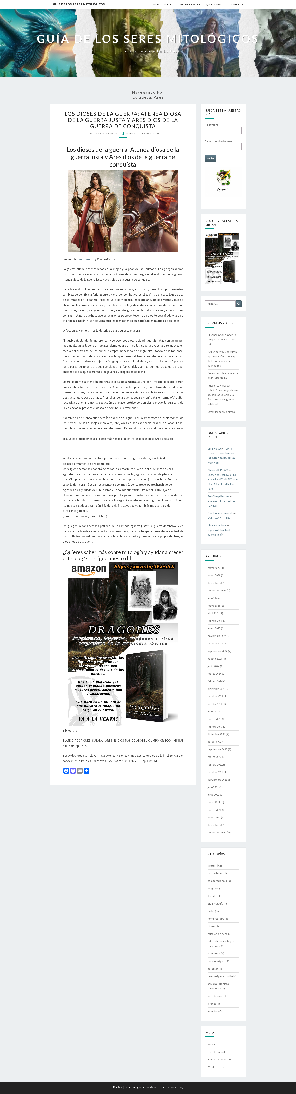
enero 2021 (214, 817)
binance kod (215, 448)
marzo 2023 (214, 719)
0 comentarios (150, 133)
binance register (217, 525)
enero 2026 (214, 575)
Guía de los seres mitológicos (79, 4)
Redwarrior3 (86, 259)
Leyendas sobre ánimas (221, 411)
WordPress (157, 1087)
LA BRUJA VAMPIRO (219, 517)
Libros (211, 926)
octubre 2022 (215, 741)
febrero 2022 (215, 764)
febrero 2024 (215, 681)
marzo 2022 (214, 756)
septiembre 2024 (217, 651)
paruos (130, 133)
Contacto (169, 4)
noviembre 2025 (217, 590)
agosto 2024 (215, 658)
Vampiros (213, 1011)
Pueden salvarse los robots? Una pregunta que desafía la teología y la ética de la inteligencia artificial (223, 395)
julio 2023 (213, 711)
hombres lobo (216, 918)
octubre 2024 (215, 643)
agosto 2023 (215, 704)
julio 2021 (213, 787)
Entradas (235, 4)
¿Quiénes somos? (215, 4)
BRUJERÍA (214, 865)
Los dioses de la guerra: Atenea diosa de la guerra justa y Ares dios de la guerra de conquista (123, 120)
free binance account (220, 513)
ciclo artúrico (215, 873)
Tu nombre (211, 124)
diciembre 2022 (216, 734)
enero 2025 (214, 628)
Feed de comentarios (220, 1059)
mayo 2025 (214, 605)
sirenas (212, 1003)
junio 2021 (213, 794)
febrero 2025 (215, 620)
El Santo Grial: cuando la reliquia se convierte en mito (222, 339)
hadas (211, 911)
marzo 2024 (214, 673)
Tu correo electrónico (218, 141)
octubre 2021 (215, 772)
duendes (212, 896)
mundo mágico (216, 961)
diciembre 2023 (216, 689)
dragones (213, 888)
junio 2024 (213, 666)
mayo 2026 (214, 568)
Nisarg (178, 1087)
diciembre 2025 (216, 583)
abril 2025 (213, 613)
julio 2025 (213, 598)
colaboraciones (217, 880)
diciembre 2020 (216, 825)
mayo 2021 (214, 802)
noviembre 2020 (217, 832)
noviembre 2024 (217, 635)
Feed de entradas (217, 1052)
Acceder (212, 1044)
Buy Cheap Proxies (218, 496)
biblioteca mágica (190, 4)
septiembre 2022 (217, 749)
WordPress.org (216, 1067)
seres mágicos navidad (221, 976)
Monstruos (214, 953)
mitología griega (217, 933)
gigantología (215, 903)
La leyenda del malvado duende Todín (220, 530)
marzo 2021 (214, 810)
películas (213, 968)
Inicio (156, 4)
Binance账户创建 (218, 470)
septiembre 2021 (217, 779)
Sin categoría (215, 996)
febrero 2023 (215, 726)
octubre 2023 (215, 696)
